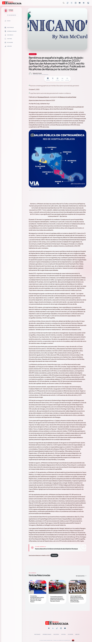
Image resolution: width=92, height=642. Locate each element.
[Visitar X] (71, 2)
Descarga (54, 555)
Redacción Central (37, 73)
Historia (9, 38)
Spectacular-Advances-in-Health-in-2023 (39, 555)
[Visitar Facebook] (83, 2)
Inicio (8, 20)
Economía (10, 42)
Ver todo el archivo (80, 575)
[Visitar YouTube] (79, 2)
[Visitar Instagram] (75, 2)
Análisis (9, 46)
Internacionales (12, 31)
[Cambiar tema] (88, 2)
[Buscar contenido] (63, 2)
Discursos (10, 35)
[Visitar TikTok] (67, 2)
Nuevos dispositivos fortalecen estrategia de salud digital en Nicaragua (56, 548)
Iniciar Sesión (12, 15)
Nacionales (10, 27)
